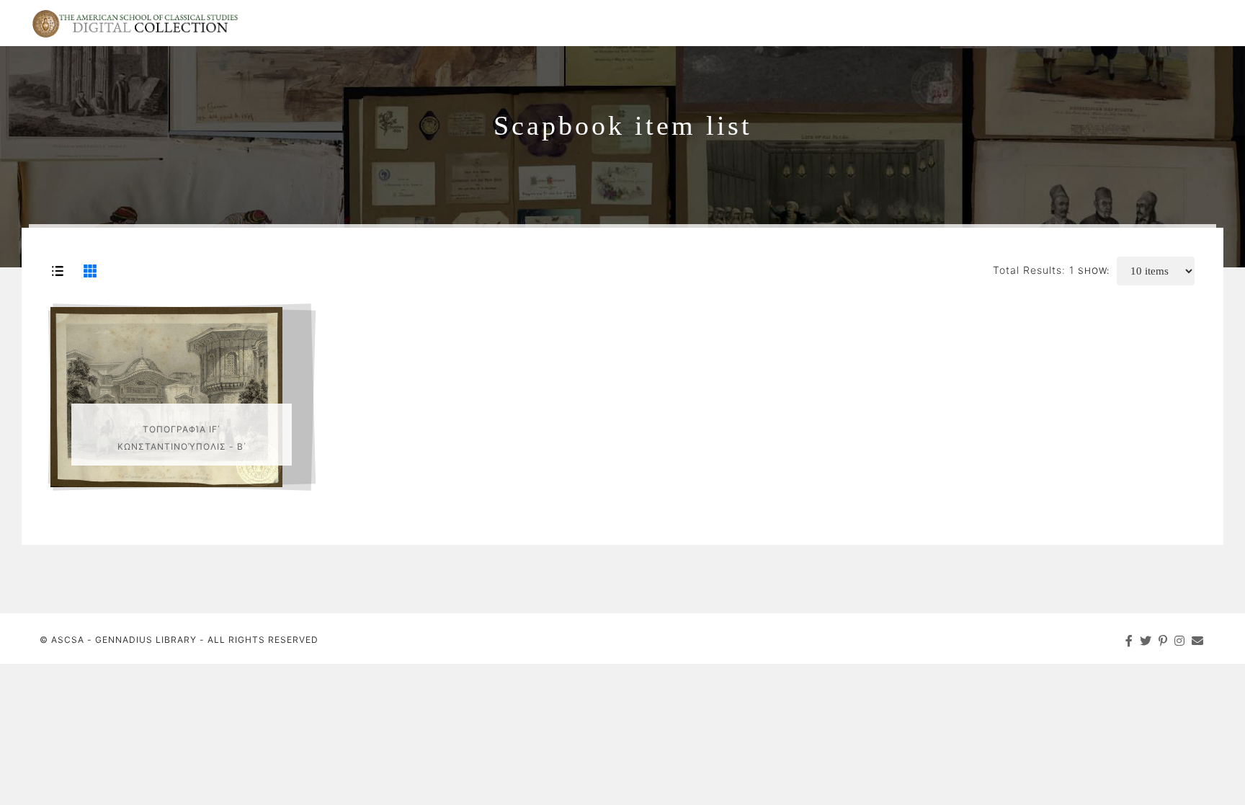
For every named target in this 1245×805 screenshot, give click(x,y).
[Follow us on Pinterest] (1163, 640)
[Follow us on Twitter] (1146, 640)
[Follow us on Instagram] (1179, 640)
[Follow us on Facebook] (1129, 640)
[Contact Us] (1198, 640)
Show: (1094, 270)
